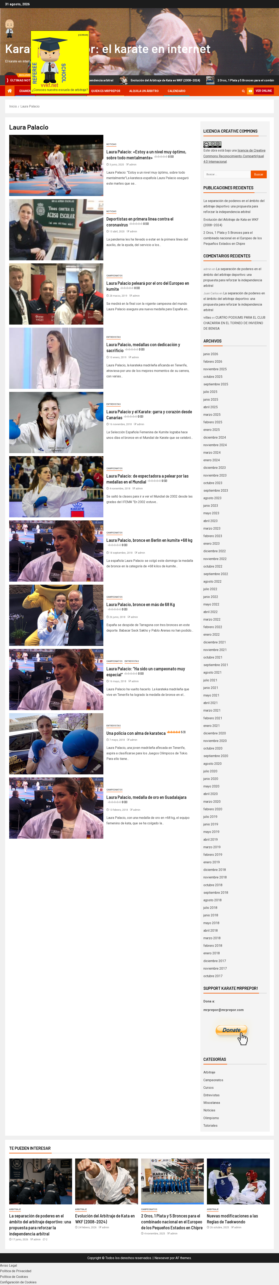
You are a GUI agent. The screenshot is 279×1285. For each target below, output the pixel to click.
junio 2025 (210, 399)
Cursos (208, 1088)
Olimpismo (211, 1118)
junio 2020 (210, 779)
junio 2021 (210, 688)
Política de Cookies (14, 1277)
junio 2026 (210, 354)
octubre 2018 (212, 885)
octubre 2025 (212, 377)
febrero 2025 (212, 422)
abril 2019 (210, 840)
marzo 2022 (212, 619)
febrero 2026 (212, 362)
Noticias (111, 144)
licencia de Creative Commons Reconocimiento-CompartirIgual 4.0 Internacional (234, 156)
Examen (25, 91)
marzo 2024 (212, 453)
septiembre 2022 (215, 574)
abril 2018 (210, 930)
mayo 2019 (211, 832)
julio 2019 (210, 817)
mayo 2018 (211, 923)
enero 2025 (211, 430)
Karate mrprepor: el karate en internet (108, 48)
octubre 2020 (212, 748)
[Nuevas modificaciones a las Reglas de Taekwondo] (238, 1181)
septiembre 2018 (215, 893)
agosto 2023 (212, 498)
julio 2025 (210, 392)
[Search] (243, 91)
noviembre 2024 (215, 445)
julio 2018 (210, 908)
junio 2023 (210, 506)
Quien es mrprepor (105, 91)
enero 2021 (211, 726)
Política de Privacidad (15, 1271)
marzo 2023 (212, 528)
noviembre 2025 (215, 369)
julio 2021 (210, 680)
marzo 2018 (212, 938)
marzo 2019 (212, 847)
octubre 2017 (212, 976)
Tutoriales (210, 1126)
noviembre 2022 (215, 559)
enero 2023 (211, 543)
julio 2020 (210, 771)
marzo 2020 (212, 802)
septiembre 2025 (215, 384)
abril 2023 (210, 521)
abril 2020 (210, 794)
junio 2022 (210, 597)
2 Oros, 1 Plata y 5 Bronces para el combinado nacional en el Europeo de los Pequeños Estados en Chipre (232, 238)
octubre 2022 (212, 566)
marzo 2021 (212, 710)
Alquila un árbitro (144, 91)
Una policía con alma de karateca (145, 733)
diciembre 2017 (214, 961)
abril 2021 (210, 703)
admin (132, 164)
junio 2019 (210, 824)
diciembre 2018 (214, 870)
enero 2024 (211, 460)
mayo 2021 (211, 695)
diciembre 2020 (214, 733)
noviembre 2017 (215, 968)
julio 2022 (210, 589)
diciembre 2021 (214, 642)
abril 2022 (210, 612)
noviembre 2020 (215, 741)
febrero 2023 (212, 536)
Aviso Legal (8, 1265)
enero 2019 (211, 862)
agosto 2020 (212, 764)
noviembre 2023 (215, 475)
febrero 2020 (212, 809)
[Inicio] (10, 91)
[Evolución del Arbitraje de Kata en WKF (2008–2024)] (106, 1181)
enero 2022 (211, 634)
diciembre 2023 (214, 468)
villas (207, 317)
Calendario (176, 91)
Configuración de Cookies (18, 1282)
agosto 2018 (212, 900)
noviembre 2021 (215, 650)
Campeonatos (114, 276)
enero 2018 (211, 953)
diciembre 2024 (214, 437)
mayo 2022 (211, 604)
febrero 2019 (212, 855)
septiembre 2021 (215, 665)
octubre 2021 (212, 657)
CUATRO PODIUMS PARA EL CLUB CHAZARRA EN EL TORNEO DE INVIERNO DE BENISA (234, 323)
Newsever (161, 1258)
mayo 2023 (211, 513)
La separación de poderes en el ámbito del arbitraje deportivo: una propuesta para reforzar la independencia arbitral (233, 206)
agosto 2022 (212, 581)
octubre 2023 (212, 483)
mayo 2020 (211, 786)
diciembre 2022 (214, 551)
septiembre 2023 (215, 490)
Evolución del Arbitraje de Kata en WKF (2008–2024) (112, 80)
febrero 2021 (212, 718)
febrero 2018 (212, 946)
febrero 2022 (212, 627)
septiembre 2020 (215, 756)
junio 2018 (210, 915)
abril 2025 (210, 407)
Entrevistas (113, 337)
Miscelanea (211, 1103)
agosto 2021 (212, 672)
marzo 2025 (212, 415)
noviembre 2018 (215, 877)
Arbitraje (209, 1072)
